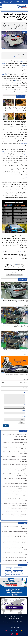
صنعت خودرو (24, 143)
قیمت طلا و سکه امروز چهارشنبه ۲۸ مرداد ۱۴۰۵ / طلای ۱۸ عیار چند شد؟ (14, 495)
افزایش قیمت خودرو (19, 268)
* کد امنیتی (23, 416)
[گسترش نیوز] (22, 6)
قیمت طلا (17, 252)
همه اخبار (7, 617)
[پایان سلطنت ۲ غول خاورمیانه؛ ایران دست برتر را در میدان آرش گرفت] (21, 270)
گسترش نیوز (8, 622)
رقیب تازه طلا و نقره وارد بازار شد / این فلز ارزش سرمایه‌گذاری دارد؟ (14, 499)
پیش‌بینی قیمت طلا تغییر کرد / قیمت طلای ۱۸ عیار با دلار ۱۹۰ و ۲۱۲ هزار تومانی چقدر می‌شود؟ (20, 108)
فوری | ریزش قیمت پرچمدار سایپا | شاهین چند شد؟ (17, 374)
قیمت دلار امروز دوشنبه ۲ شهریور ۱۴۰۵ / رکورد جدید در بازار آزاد (13, 456)
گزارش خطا (23, 383)
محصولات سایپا (20, 61)
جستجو (22, 617)
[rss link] (22, 630)
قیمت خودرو (20, 264)
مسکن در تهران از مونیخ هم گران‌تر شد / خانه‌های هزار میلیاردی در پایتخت (14, 553)
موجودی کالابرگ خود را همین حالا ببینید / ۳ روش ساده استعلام (13, 536)
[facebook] (24, 270)
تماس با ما (12, 617)
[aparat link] (12, 633)
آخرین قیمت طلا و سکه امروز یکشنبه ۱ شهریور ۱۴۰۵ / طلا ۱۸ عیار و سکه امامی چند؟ (15, 470)
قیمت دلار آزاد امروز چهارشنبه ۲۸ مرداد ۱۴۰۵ (17, 508)
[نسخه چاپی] (3, 251)
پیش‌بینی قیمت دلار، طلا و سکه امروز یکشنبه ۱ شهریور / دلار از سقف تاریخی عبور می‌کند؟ (14, 474)
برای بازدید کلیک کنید (14, 608)
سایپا (15, 81)
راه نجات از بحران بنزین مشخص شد (19, 545)
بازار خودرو (4, 74)
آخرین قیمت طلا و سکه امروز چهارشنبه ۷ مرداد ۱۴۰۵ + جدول (14, 557)
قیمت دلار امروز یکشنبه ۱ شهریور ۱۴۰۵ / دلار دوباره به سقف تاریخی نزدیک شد (15, 460)
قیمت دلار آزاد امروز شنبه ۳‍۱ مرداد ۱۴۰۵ (18, 491)
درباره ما (17, 617)
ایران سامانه (10, 627)
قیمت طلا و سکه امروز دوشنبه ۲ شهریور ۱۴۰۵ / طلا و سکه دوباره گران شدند (9, 108)
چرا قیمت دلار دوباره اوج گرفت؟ (20, 439)
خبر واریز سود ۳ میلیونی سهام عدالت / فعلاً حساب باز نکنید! (14, 542)
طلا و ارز (24, 252)
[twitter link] (17, 630)
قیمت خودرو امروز (9, 268)
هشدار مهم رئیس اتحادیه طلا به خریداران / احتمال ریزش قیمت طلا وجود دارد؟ (20, 123)
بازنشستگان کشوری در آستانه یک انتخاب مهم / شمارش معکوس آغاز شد (14, 549)
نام (24, 404)
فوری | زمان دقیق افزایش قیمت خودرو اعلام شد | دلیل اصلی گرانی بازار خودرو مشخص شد (15, 301)
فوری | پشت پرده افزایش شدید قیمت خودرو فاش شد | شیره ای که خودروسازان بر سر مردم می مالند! (15, 325)
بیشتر (2, 519)
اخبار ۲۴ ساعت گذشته (14, 618)
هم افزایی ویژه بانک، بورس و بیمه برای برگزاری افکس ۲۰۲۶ (14, 560)
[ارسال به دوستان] (6, 251)
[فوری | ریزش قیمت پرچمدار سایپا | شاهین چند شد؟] (14, 364)
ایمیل (23, 410)
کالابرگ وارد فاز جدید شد (21, 539)
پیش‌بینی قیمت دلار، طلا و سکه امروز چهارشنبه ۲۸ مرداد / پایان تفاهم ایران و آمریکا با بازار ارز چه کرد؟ (14, 504)
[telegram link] (11, 630)
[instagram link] (6, 630)
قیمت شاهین (8, 266)
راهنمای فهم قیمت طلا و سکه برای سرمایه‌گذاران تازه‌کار (15, 483)
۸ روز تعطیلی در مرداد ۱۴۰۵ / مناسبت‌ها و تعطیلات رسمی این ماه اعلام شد (14, 527)
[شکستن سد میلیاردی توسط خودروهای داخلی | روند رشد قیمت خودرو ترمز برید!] (14, 340)
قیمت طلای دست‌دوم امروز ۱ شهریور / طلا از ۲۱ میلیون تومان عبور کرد (15, 465)
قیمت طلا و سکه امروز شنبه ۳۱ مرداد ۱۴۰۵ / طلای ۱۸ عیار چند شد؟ (14, 479)
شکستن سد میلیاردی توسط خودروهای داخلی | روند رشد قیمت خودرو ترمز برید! (15, 350)
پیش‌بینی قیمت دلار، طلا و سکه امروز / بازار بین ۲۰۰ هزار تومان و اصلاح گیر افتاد (9, 123)
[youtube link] (17, 633)
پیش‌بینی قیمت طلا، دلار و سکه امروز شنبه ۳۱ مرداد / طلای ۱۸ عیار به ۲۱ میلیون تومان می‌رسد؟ (14, 487)
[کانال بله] (13, 592)
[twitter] (19, 270)
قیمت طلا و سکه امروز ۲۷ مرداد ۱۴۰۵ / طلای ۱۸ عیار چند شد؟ (14, 511)
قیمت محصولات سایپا (18, 57)
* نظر (23, 393)
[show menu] (1, 5)
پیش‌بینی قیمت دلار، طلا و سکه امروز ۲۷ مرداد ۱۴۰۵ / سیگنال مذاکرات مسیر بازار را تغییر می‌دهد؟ (14, 515)
